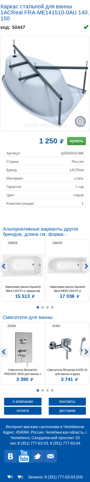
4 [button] (52, 307)
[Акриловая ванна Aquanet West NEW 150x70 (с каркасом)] (67, 265)
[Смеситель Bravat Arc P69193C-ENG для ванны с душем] (23, 348)
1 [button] (38, 307)
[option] (22, 269)
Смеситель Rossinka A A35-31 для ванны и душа (67, 372)
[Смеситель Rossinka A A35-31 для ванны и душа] (67, 348)
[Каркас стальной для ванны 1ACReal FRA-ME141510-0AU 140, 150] (45, 83)
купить (76, 141)
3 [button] (47, 307)
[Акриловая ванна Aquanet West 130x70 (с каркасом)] (23, 265)
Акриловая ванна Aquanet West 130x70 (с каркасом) (23, 289)
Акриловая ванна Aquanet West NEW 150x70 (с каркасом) (68, 289)
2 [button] (42, 307)
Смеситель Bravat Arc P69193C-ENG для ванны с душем (23, 372)
